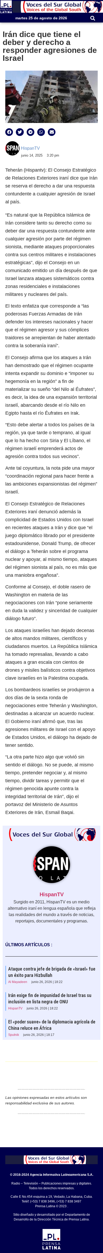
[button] (92, 18)
